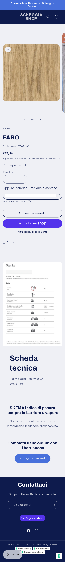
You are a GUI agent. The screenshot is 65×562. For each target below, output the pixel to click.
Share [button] (10, 242)
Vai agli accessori (32, 458)
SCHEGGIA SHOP (26, 545)
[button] (7, 17)
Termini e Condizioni (33, 552)
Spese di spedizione (28, 159)
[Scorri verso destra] (40, 120)
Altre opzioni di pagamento (32, 232)
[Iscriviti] (54, 505)
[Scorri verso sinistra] (24, 120)
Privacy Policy (24, 548)
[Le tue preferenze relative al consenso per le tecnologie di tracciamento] (59, 556)
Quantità (8, 172)
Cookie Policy (42, 548)
